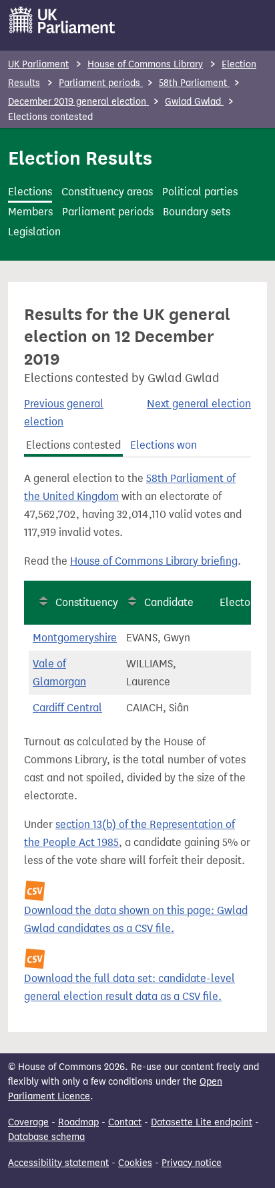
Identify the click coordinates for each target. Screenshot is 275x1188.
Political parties (200, 191)
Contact (125, 1122)
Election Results (80, 158)
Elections (30, 191)
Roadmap (78, 1122)
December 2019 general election (78, 101)
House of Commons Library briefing (154, 561)
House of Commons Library (145, 64)
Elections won (163, 445)
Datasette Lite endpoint (201, 1122)
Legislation (34, 231)
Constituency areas (107, 191)
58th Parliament (194, 83)
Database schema (46, 1137)
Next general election (199, 403)
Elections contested (73, 445)
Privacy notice (192, 1163)
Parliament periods (101, 83)
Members (30, 211)
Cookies (135, 1163)
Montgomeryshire (75, 637)
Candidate (169, 602)
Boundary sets (196, 211)
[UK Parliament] (62, 20)
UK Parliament (38, 64)
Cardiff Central (67, 707)
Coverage (28, 1122)
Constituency (86, 602)
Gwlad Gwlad (194, 101)
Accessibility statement (58, 1163)
